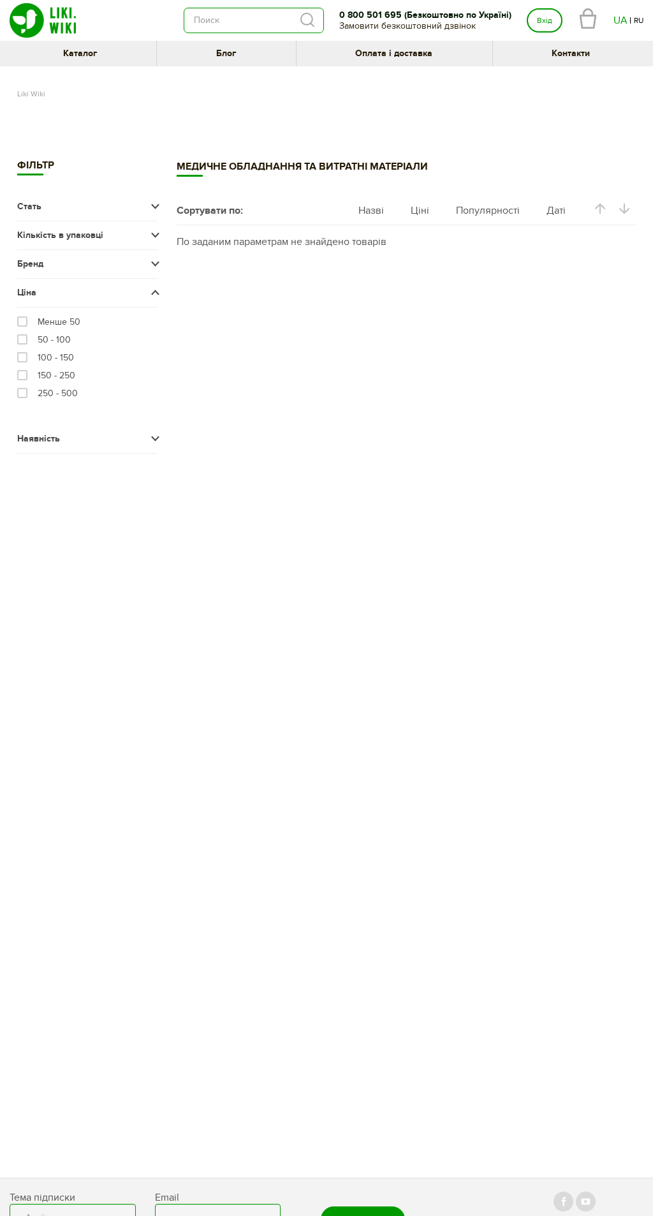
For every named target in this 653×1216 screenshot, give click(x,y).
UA (620, 20)
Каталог (80, 53)
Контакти (571, 53)
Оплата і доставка (393, 53)
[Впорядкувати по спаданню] (624, 211)
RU (638, 20)
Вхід (544, 20)
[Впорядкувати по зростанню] (600, 211)
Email (167, 1197)
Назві (371, 210)
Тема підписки (42, 1197)
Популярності (488, 210)
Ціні (420, 210)
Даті (556, 210)
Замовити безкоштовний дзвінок (407, 25)
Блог (226, 53)
